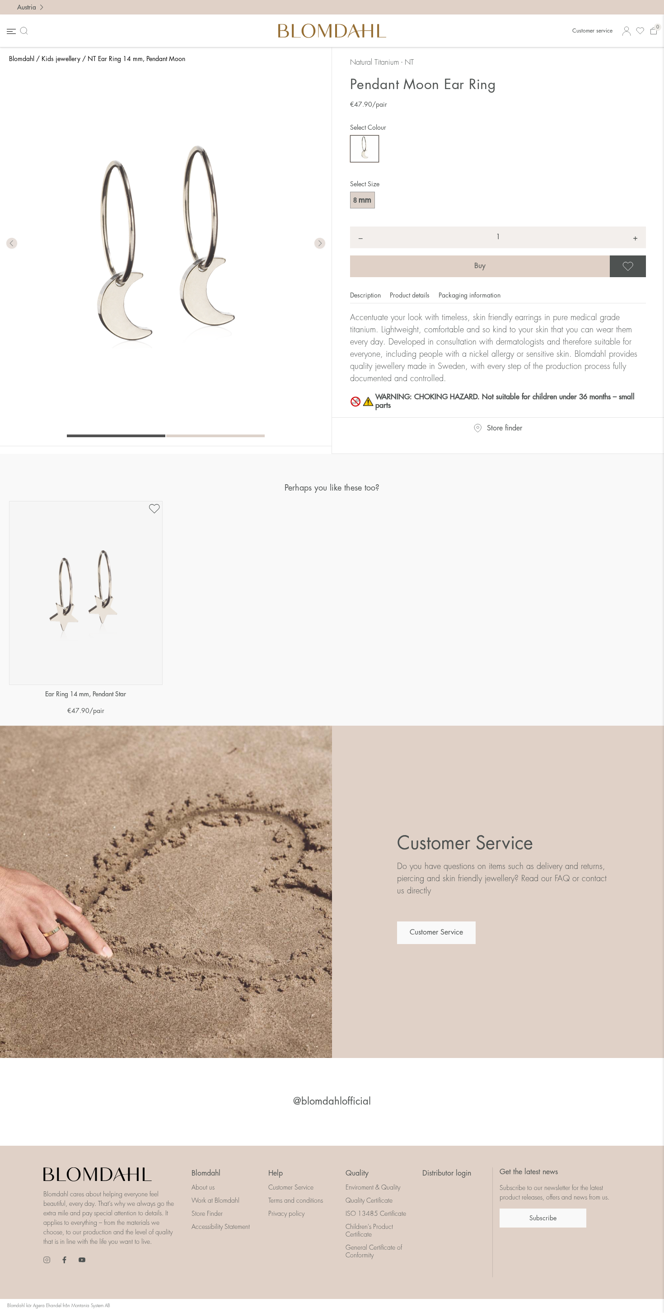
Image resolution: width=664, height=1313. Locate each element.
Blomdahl (21, 59)
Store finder (504, 428)
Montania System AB (90, 1306)
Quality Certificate (369, 1200)
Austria (26, 7)
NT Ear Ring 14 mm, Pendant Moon (136, 59)
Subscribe (542, 1218)
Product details (410, 295)
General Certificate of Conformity (374, 1251)
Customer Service (436, 932)
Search (26, 30)
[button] (320, 243)
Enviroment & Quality (373, 1187)
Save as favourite (644, 266)
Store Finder (207, 1213)
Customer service (592, 30)
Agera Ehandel (47, 1306)
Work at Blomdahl (215, 1200)
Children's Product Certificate (369, 1230)
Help (275, 1173)
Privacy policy (286, 1213)
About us (203, 1187)
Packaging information (469, 295)
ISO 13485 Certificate (376, 1213)
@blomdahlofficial (332, 1101)
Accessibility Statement (221, 1226)
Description (366, 295)
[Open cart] (653, 31)
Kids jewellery (61, 59)
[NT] (364, 148)
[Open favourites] (640, 31)
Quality (357, 1173)
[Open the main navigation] (10, 31)
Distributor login (446, 1173)
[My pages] (626, 31)
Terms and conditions (295, 1200)
